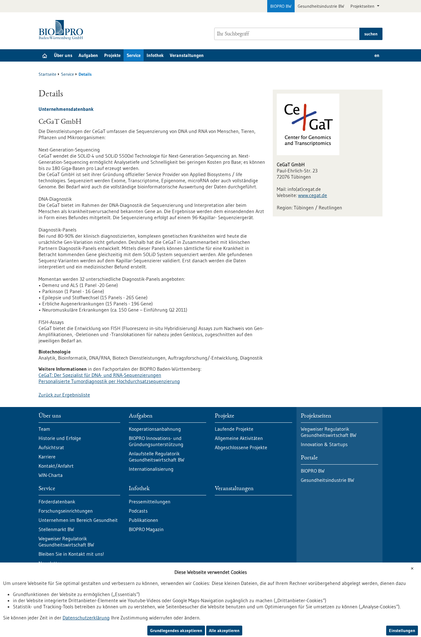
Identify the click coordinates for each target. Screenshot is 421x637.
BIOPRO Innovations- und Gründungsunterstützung (156, 441)
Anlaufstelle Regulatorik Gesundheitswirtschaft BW (156, 456)
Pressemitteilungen (149, 501)
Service (134, 55)
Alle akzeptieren (224, 630)
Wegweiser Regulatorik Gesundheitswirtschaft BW (66, 541)
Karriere (47, 457)
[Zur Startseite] (62, 30)
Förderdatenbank (57, 501)
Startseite (47, 74)
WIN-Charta (51, 475)
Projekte (112, 55)
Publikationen (143, 520)
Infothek (155, 55)
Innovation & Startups (324, 444)
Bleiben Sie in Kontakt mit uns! (71, 554)
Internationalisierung (151, 469)
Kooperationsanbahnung (155, 429)
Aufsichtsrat (51, 447)
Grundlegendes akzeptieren (176, 630)
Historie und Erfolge (60, 438)
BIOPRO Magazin (146, 529)
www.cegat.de (312, 195)
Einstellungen (402, 630)
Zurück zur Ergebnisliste (64, 395)
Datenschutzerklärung (86, 618)
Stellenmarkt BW (56, 529)
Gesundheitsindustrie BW (321, 6)
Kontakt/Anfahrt (56, 466)
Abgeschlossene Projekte (241, 447)
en (376, 55)
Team (44, 429)
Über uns (63, 55)
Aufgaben (88, 55)
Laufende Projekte (234, 429)
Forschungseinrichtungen (66, 511)
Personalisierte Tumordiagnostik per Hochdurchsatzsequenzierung (109, 381)
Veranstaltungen (187, 55)
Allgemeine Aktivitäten (239, 438)
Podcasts (138, 511)
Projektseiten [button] (363, 6)
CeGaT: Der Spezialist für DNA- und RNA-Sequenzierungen (100, 375)
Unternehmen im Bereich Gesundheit (78, 520)
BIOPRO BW (281, 6)
